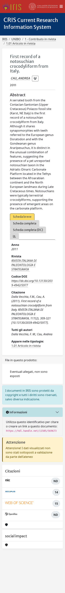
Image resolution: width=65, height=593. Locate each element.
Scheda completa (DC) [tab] (28, 230)
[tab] (14, 236)
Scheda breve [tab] (22, 216)
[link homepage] (13, 6)
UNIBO (16, 39)
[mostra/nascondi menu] (61, 6)
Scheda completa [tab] (24, 223)
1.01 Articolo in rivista (20, 43)
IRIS (4, 39)
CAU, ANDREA (20, 78)
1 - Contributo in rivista (40, 39)
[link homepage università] (43, 6)
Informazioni (18, 412)
